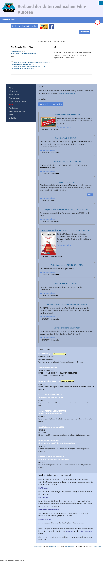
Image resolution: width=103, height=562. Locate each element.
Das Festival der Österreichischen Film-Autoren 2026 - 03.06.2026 (66, 230)
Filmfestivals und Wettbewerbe (48, 510)
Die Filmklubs (43, 488)
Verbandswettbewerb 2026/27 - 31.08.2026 (67, 265)
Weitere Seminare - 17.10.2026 (66, 283)
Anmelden (84, 32)
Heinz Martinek (16, 52)
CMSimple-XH (53, 546)
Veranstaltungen (14, 98)
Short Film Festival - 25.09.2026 (66, 138)
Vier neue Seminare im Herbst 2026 (67, 115)
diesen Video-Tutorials (68, 93)
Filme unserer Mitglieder (17, 101)
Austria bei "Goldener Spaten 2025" (67, 328)
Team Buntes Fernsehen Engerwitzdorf (23, 54)
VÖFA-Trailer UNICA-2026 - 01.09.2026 (66, 161)
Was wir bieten (14, 95)
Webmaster (69, 531)
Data (95, 546)
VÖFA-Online (13, 91)
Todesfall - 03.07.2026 (66, 182)
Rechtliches (13, 118)
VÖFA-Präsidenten (86, 531)
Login (99, 546)
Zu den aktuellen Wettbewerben (24, 26)
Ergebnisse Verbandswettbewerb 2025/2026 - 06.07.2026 (66, 209)
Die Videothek (43, 498)
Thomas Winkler (70, 546)
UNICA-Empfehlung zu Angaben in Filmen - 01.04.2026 (67, 304)
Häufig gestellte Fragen (17, 111)
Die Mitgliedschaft (44, 519)
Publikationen (14, 108)
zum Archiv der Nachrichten (50, 104)
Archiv (11, 115)
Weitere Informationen (64, 127)
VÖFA (11, 88)
